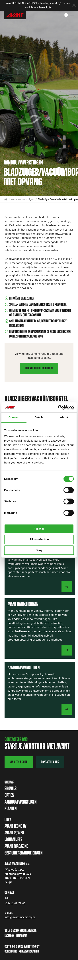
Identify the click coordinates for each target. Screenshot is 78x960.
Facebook (9, 936)
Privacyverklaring (29, 951)
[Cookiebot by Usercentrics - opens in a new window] (58, 407)
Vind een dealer (19, 762)
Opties (9, 795)
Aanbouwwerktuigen (22, 199)
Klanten (11, 808)
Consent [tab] (14, 417)
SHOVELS (11, 788)
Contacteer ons (50, 762)
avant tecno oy (15, 826)
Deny (39, 550)
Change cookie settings (39, 368)
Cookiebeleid (11, 951)
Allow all (39, 528)
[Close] (74, 5)
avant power (14, 833)
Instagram (21, 936)
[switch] (68, 490)
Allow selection (39, 539)
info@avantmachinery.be (20, 917)
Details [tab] (39, 417)
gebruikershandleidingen (23, 853)
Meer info (45, 7)
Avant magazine (16, 846)
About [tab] (64, 417)
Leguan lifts (13, 839)
